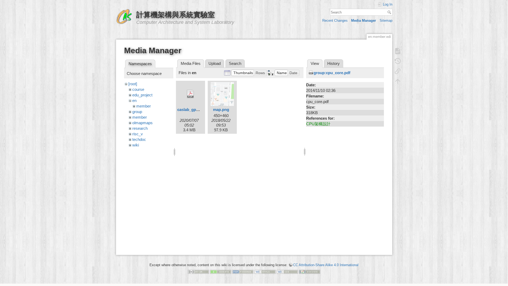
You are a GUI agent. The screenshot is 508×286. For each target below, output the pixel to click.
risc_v (137, 134)
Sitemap (386, 21)
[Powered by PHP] (242, 272)
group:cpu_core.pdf (332, 72)
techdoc (139, 139)
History (333, 63)
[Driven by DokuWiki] (309, 272)
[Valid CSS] (287, 272)
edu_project (142, 95)
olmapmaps (142, 122)
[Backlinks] (398, 71)
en (134, 100)
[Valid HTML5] (265, 272)
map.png (221, 109)
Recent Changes (335, 21)
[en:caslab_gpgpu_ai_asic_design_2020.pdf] (190, 94)
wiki (135, 145)
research (140, 128)
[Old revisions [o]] (398, 61)
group (137, 111)
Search (389, 12)
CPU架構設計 (318, 124)
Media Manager (363, 21)
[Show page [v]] (398, 51)
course (138, 89)
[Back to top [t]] (398, 81)
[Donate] (220, 272)
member (143, 106)
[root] (132, 84)
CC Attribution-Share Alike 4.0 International (326, 265)
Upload (214, 63)
